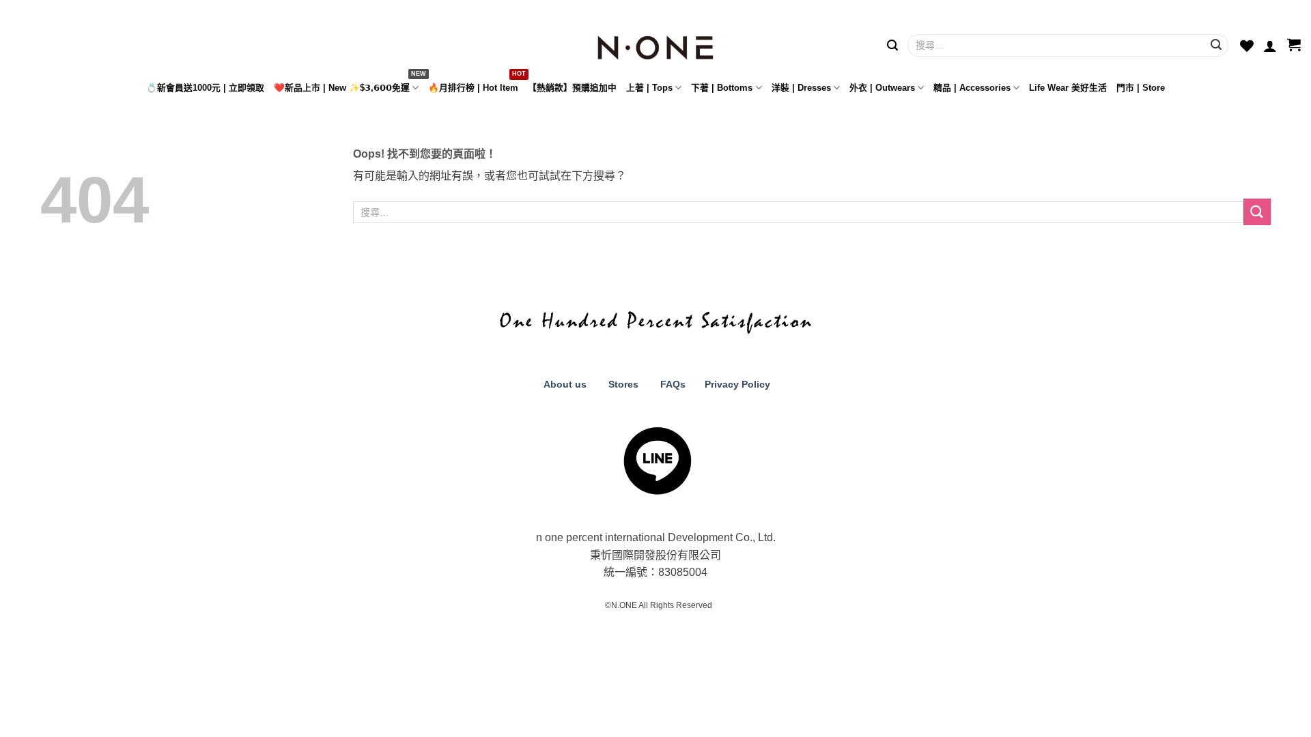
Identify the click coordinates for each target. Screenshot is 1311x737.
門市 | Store (1140, 88)
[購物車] (1294, 46)
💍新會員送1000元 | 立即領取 (205, 88)
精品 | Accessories (972, 88)
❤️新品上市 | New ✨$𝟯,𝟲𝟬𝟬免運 (342, 88)
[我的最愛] (1247, 46)
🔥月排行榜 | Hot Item (473, 88)
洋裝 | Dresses (801, 88)
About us (564, 384)
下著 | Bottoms (721, 88)
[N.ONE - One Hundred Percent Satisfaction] (655, 44)
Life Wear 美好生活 (1068, 88)
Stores (623, 384)
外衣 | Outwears (882, 88)
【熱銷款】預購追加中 (572, 88)
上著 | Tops (649, 88)
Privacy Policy (736, 384)
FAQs (673, 384)
